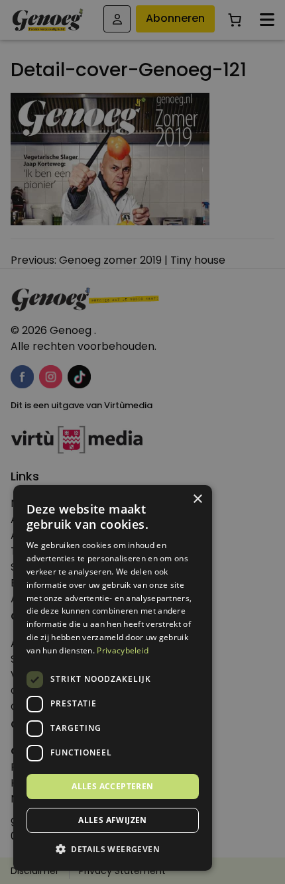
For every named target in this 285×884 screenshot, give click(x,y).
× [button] (197, 499)
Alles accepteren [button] (112, 786)
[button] (113, 849)
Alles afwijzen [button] (112, 820)
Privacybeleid (122, 650)
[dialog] (142, 442)
